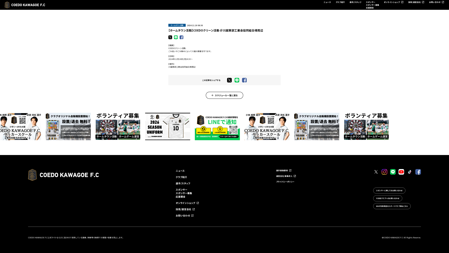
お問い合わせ (435, 2)
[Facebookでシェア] (181, 37)
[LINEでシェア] (176, 37)
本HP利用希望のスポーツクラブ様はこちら (392, 206)
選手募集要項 (282, 170)
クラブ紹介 (340, 2)
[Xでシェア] (170, 37)
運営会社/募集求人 (284, 176)
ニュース (327, 2)
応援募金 (370, 7)
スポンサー (370, 2)
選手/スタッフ (355, 2)
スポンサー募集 (372, 4)
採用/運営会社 (414, 2)
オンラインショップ (392, 2)
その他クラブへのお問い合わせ (387, 198)
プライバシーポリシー (285, 181)
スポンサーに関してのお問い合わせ (389, 190)
